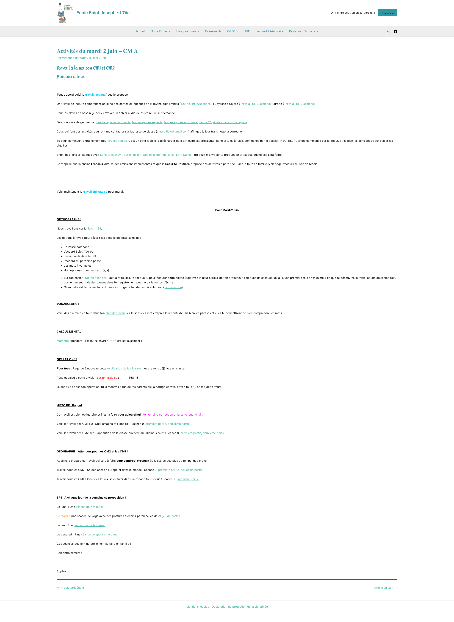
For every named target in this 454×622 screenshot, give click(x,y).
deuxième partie (179, 423)
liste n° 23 (94, 228)
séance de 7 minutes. (90, 506)
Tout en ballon (131, 154)
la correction (173, 287)
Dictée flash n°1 (95, 278)
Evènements (213, 31)
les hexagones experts (147, 122)
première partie (155, 423)
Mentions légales (197, 606)
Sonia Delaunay (110, 154)
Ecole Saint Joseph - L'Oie (103, 12)
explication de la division (124, 368)
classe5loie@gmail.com (172, 131)
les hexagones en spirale (180, 122)
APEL (247, 31)
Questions (204, 104)
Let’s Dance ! (185, 154)
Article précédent (70, 587)
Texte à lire (188, 104)
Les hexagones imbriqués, (113, 122)
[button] (387, 12)
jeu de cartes (171, 516)
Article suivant (385, 587)
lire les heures (117, 140)
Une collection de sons (158, 154)
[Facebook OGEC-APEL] (395, 31)
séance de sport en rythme (99, 534)
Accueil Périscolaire (270, 31)
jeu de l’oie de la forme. (89, 525)
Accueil (140, 31)
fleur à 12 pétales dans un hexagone (223, 122)
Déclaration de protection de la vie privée (240, 606)
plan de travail (115, 313)
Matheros (63, 340)
